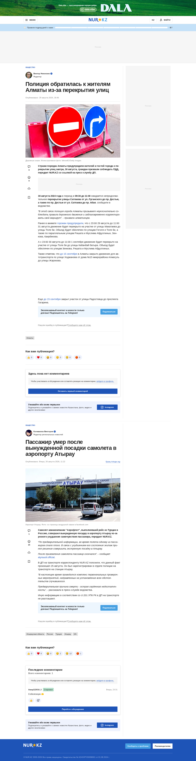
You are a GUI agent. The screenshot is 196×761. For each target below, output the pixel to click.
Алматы (30, 338)
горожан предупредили (70, 223)
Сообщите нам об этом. (79, 325)
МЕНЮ (32, 20)
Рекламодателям (162, 746)
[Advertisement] (98, 47)
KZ (153, 20)
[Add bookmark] (29, 197)
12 (70, 653)
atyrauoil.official (46, 557)
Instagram (109, 407)
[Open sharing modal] (29, 188)
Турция (59, 634)
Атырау (68, 634)
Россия (50, 634)
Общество (30, 67)
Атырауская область (35, 634)
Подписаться (109, 312)
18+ (75, 634)
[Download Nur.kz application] (98, 8)
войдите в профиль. (105, 381)
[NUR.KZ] (98, 20)
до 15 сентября (68, 254)
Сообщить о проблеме (138, 746)
